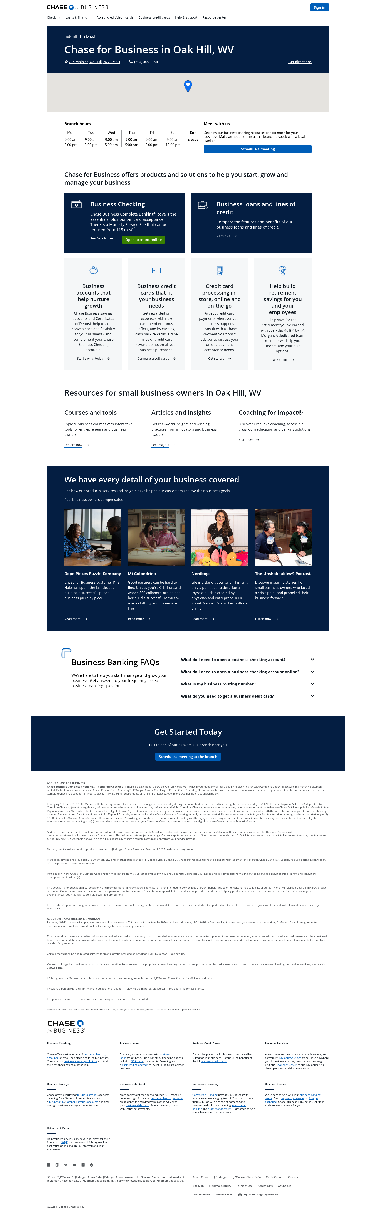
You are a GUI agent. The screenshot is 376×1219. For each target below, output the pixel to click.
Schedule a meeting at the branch (188, 756)
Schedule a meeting (258, 149)
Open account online (143, 239)
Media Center (274, 1177)
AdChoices (284, 1186)
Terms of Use (244, 1186)
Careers (293, 1177)
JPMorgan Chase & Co (247, 1177)
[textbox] (258, 136)
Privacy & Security (220, 1186)
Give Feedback (202, 1194)
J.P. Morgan (221, 1177)
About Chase (201, 1177)
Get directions (300, 61)
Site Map (198, 1186)
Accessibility (265, 1186)
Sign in (320, 7)
